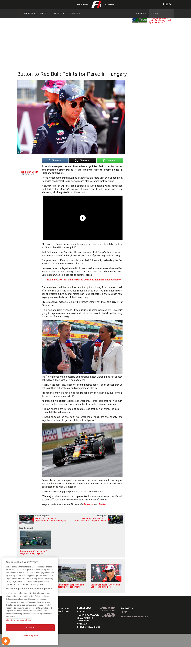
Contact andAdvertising (107, 609)
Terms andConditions (108, 615)
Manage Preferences (134, 616)
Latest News (84, 608)
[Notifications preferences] (5, 641)
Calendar (109, 4)
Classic (81, 611)
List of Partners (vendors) (18, 620)
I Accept (30, 627)
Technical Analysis (88, 615)
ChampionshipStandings (85, 619)
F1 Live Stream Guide (88, 627)
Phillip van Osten (29, 171)
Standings (82, 4)
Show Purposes (30, 635)
